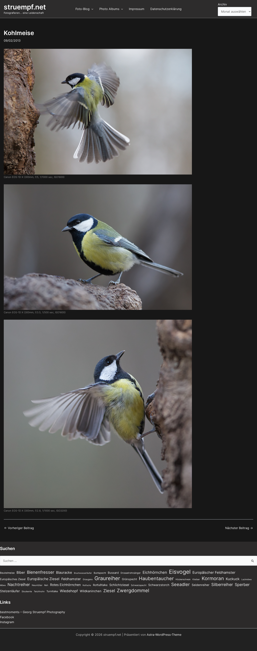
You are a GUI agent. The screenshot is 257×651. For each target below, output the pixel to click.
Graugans (88, 579)
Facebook (7, 617)
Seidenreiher (200, 585)
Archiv (222, 4)
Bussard (113, 572)
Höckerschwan (183, 579)
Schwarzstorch (158, 585)
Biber (21, 572)
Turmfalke (52, 591)
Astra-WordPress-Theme (164, 634)
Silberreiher (222, 584)
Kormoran (213, 578)
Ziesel (109, 590)
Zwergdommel (133, 590)
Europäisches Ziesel (12, 579)
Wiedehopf (69, 591)
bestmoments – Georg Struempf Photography (32, 612)
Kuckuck (233, 579)
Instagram (7, 622)
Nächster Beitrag (239, 527)
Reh (46, 585)
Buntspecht (100, 572)
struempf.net (25, 7)
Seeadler (180, 584)
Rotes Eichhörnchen (65, 585)
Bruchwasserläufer (83, 573)
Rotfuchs (87, 585)
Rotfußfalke (100, 585)
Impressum (136, 9)
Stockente (27, 591)
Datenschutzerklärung (166, 9)
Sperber (242, 584)
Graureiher (107, 578)
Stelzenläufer (10, 591)
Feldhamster (71, 579)
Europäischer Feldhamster (213, 572)
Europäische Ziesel (43, 579)
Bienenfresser (40, 572)
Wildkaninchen (90, 591)
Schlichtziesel (119, 585)
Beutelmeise (7, 572)
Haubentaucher (156, 578)
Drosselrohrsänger (131, 572)
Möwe (3, 585)
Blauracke (64, 572)
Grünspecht (129, 579)
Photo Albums (109, 9)
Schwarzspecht (138, 585)
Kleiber (196, 579)
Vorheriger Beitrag (19, 527)
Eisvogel (180, 571)
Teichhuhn (39, 591)
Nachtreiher (19, 584)
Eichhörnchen (155, 572)
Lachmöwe (246, 579)
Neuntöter (37, 585)
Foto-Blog (82, 9)
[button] (91, 8)
